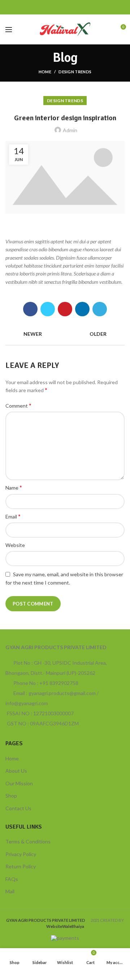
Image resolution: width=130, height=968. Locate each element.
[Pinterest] (65, 7)
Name (13, 487)
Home (45, 71)
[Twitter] (56, 7)
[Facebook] (47, 7)
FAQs (11, 879)
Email (13, 516)
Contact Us (18, 808)
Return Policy (20, 866)
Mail (9, 891)
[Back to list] (65, 334)
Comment (18, 405)
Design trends (74, 71)
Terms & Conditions (28, 841)
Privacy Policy (20, 854)
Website (15, 545)
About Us (16, 771)
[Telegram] (83, 7)
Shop (11, 796)
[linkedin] (74, 7)
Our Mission (19, 783)
